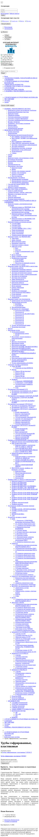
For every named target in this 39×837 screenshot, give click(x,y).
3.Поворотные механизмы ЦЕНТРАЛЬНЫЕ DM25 (23, 619)
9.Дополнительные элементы (24, 574)
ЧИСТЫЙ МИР (9, 99)
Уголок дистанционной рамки (21, 325)
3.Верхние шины (20, 658)
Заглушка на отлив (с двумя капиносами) (24, 274)
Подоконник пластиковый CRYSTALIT (20, 404)
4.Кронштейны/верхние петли (24, 660)
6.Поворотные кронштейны (23, 688)
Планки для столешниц (19, 172)
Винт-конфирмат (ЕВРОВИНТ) (21, 141)
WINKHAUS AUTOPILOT (20, 653)
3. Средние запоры (21, 530)
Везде (6, 76)
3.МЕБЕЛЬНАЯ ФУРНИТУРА (13, 84)
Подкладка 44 (19, 323)
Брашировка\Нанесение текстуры (18, 112)
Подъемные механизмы (15, 159)
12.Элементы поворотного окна (25, 553)
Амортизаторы (12, 133)
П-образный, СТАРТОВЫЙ (24, 382)
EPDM (14, 507)
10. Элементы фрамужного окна (25, 524)
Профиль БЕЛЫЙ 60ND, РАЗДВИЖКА (24, 486)
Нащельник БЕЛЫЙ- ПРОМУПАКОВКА (25, 346)
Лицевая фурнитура (14, 164)
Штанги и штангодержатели (17, 187)
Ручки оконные (16, 294)
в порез (14, 512)
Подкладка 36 (19, 318)
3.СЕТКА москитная (18, 706)
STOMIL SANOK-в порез (19, 510)
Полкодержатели (17, 151)
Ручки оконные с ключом (19, 296)
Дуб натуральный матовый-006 (25, 433)
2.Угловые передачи (21, 656)
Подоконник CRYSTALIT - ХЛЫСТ (23, 407)
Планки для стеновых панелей (21, 171)
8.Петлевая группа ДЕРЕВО (24, 629)
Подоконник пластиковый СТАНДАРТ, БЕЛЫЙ (23, 396)
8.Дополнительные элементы (24, 668)
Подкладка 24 (19, 312)
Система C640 (19, 474)
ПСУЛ (17, 335)
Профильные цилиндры (19, 258)
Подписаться (5, 763)
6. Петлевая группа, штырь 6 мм (25, 569)
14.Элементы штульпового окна (25, 556)
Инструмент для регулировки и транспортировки (21, 337)
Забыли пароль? (14, 13)
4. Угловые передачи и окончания (25, 532)
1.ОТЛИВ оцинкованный (19, 702)
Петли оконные (16, 286)
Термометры (15, 297)
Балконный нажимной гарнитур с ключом (25, 271)
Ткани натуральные (18, 232)
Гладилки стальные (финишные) (18, 118)
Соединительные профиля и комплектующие (24, 385)
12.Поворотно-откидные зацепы (25, 611)
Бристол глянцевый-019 (22, 414)
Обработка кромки (14, 115)
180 (16, 712)
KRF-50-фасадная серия (19, 443)
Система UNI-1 (16, 225)
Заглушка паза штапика (19, 277)
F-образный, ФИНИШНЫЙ (24, 381)
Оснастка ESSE (16, 696)
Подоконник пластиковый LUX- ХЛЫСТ (24, 391)
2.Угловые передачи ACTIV (23, 635)
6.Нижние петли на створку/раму (25, 665)
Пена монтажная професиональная (22, 358)
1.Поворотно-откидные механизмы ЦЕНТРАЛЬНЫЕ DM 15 (26, 546)
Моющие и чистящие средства (17, 194)
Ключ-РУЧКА (19, 261)
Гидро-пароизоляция (18, 332)
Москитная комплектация (23, 473)
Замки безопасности (18, 279)
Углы (16, 387)
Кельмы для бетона (14, 122)
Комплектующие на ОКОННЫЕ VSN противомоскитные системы (23, 219)
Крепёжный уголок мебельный (21, 149)
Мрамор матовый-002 (22, 438)
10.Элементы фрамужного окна (25, 607)
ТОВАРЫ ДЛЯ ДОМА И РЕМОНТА (15, 189)
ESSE (13, 519)
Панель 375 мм (19, 374)
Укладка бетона (13, 127)
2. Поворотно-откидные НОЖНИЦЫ (22, 527)
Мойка (14, 169)
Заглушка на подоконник (19, 276)
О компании (8, 720)
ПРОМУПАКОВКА (18, 514)
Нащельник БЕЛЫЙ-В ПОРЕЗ (21, 348)
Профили (14, 379)
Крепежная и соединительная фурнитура (20, 135)
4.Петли (17, 594)
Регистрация (5, 13)
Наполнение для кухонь (15, 166)
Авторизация (8, 28)
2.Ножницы (19, 589)
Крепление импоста (18, 282)
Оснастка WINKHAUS (19, 699)
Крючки (10, 163)
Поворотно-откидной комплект (25, 578)
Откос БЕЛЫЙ (16, 366)
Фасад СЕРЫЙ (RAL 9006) (23, 451)
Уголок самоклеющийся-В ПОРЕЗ (22, 363)
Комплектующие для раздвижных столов (20, 158)
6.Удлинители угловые (22, 625)
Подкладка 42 (19, 322)
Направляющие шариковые (20, 182)
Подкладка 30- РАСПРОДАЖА (25, 314)
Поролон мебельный (14, 197)
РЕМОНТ (15, 717)
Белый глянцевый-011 (22, 412)
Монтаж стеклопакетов (19, 341)
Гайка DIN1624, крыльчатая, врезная (23, 143)
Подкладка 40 (19, 320)
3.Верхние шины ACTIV (23, 637)
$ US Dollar (8, 37)
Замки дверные (16, 240)
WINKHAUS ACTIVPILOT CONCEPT (24, 632)
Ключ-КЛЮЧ (19, 259)
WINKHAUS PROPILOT (19, 670)
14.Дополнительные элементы (24, 614)
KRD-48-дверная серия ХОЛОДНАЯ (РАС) (25, 442)
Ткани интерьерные (18, 230)
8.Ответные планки (21, 573)
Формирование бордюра (15, 128)
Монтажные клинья (18, 343)
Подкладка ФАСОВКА (22, 310)
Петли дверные (16, 254)
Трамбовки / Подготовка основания (19, 123)
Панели (14, 369)
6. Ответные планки (21, 535)
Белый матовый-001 (21, 428)
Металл (10, 328)
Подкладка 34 (19, 317)
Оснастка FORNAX (18, 697)
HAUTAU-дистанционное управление (24, 584)
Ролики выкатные (13, 131)
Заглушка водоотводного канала (22, 273)
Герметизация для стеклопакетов (22, 300)
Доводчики (15, 238)
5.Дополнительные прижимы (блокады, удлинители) (24, 662)
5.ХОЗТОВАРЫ (9, 88)
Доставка (7, 100)
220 (16, 716)
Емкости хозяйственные (15, 190)
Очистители (15, 356)
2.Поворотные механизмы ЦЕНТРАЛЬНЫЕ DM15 (23, 616)
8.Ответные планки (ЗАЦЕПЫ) (25, 693)
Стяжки (14, 153)
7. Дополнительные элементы (24, 537)
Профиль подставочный (19, 291)
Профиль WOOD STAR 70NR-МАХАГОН (25, 497)
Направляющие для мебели (16, 177)
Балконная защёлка (17, 268)
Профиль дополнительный (20, 502)
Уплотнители (19, 478)
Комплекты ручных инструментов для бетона (22, 110)
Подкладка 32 (19, 315)
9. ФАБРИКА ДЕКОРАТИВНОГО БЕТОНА (18, 91)
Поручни (18, 250)
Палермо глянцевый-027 (22, 423)
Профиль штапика (17, 504)
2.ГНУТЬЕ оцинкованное (19, 704)
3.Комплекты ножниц (22, 565)
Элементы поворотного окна (24, 583)
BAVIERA (18, 304)
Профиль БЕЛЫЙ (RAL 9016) (24, 460)
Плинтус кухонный (18, 174)
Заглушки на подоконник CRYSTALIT (24, 405)
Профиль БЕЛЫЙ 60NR (19, 483)
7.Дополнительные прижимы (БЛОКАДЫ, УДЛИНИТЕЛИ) (24, 690)
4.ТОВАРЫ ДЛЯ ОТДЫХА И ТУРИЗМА (17, 86)
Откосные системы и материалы (18, 364)
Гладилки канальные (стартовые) (18, 117)
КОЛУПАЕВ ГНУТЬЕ (19, 711)
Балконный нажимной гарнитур (22, 269)
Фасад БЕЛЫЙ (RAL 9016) (23, 448)
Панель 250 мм (19, 373)
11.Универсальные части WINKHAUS (22, 677)
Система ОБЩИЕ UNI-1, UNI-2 (21, 228)
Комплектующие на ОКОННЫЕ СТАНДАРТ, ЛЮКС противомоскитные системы (24, 215)
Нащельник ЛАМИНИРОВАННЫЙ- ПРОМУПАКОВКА (23, 350)
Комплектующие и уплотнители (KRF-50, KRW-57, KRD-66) (25, 445)
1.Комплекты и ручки (22, 588)
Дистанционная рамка (18, 307)
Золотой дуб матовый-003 (23, 435)
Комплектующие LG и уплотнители (23, 481)
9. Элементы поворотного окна (25, 542)
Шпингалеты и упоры (18, 264)
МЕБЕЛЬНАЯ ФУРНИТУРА (13, 130)
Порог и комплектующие (19, 256)
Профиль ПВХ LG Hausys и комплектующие (22, 479)
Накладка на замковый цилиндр (25, 263)
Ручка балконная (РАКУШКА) (21, 292)
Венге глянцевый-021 (22, 415)
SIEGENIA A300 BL (18, 602)
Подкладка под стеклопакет (20, 309)
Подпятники (15, 289)
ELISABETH (19, 305)
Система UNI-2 (16, 227)
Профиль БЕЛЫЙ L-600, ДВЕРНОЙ (23, 487)
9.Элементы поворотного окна (24, 630)
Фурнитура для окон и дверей (17, 517)
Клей (13, 340)
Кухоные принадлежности (16, 199)
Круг (16, 248)
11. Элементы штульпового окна (25, 525)
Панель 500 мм (19, 376)
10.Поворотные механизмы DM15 (25, 548)
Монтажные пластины (19, 345)
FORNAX (15, 543)
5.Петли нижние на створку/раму (25, 686)
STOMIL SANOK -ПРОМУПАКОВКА (24, 509)
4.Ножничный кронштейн (23, 622)
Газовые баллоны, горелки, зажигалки (20, 192)
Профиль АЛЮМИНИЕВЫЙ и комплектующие (23, 440)
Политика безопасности (11, 820)
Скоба (17, 253)
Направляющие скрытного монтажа (23, 181)
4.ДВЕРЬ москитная (18, 707)
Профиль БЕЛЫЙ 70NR (19, 484)
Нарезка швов (12, 125)
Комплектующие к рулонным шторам (19, 222)
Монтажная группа (14, 330)
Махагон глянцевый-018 (22, 420)
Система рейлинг (13, 186)
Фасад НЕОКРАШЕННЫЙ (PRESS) (26, 450)
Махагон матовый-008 (22, 437)
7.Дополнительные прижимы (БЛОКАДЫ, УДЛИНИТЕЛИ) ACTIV (24, 646)
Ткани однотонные (17, 233)
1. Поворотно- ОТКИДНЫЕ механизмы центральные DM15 (25, 521)
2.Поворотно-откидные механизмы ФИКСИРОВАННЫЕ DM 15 (26, 562)
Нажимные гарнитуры (19, 243)
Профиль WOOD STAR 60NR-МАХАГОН (25, 492)
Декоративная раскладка (19, 302)
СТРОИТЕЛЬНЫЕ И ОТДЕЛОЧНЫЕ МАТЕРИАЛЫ (21, 97)
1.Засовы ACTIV (20, 633)
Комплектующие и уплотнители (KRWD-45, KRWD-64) (25, 457)
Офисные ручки (17, 246)
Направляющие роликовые (20, 179)
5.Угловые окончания (21, 568)
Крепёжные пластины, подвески (22, 148)
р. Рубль (7, 39)
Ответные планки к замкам (20, 245)
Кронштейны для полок (15, 161)
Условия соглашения (10, 821)
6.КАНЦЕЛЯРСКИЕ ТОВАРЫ (14, 89)
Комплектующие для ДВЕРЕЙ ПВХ (19, 236)
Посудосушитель (17, 176)
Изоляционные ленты (22, 333)
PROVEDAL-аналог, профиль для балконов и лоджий (22, 468)
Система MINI (16, 223)
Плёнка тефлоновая (18, 287)
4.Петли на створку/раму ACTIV (25, 638)
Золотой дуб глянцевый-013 (24, 419)
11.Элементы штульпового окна (25, 609)
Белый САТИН (20, 430)
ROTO (14, 597)
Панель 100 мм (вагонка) (23, 371)
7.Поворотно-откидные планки (25, 571)
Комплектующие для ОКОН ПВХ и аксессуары (23, 266)
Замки (10, 156)
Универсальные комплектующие (22, 235)
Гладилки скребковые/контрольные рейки (21, 120)
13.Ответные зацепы (21, 612)
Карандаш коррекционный (20, 281)
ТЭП (13, 515)
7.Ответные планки (21, 666)
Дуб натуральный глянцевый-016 (25, 417)
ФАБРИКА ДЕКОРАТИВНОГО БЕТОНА (17, 108)
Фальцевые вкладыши (18, 327)
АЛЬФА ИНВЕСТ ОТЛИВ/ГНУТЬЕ (23, 709)
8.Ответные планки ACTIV (23, 650)
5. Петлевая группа (21, 533)
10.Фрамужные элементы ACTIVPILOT (23, 673)
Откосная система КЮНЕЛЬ (24, 368)
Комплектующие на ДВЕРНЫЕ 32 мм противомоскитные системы (23, 208)
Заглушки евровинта (18, 146)
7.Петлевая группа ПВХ (22, 627)
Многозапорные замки (19, 241)
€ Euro (7, 35)
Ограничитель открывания (20, 284)
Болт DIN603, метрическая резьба (22, 136)
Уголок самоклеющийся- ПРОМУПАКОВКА (19, 360)
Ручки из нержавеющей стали (24, 251)
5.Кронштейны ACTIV (22, 640)
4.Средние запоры (20, 566)
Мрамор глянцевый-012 (22, 422)
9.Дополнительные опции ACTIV (25, 652)
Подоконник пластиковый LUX (18, 389)
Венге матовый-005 (21, 432)
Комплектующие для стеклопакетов (19, 299)
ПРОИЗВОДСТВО (14, 701)
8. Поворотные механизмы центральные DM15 (23, 539)
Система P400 (19, 476)
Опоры (10, 154)
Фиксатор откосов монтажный (24, 378)
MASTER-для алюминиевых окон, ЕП (23, 586)
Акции (6, 102)
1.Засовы (18, 655)
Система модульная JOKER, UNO (18, 184)
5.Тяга (17, 596)
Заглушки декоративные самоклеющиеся (24, 145)
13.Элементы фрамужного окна (25, 555)
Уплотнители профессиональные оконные (21, 506)
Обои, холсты (12, 195)
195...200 (18, 714)
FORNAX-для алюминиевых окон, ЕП (24, 576)
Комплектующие (13, 113)
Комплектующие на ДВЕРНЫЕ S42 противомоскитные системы (23, 211)
